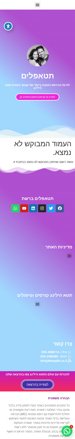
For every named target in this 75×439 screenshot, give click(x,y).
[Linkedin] (33, 208)
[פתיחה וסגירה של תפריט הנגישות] (8, 26)
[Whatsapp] (15, 208)
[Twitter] (51, 208)
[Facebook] (60, 208)
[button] (38, 5)
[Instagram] (42, 208)
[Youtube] (24, 208)
